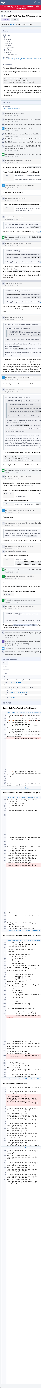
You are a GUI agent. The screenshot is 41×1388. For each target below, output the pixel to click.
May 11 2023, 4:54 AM (11, 392)
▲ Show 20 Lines (11, 931)
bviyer (25, 124)
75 (7, 175)
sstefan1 (30, 142)
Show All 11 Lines (25, 788)
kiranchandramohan (12, 37)
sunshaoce (31, 124)
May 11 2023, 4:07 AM (11, 219)
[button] (39, 2)
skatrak (8, 45)
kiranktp (8, 39)
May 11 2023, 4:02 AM (11, 188)
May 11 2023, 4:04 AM (11, 200)
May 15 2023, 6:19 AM (12, 548)
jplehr (24, 142)
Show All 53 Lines (24, 1079)
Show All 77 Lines (25, 940)
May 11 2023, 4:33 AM (16, 319)
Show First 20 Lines (13, 713)
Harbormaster (9, 154)
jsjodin (8, 41)
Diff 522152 (30, 510)
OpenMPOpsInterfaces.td (18, 692)
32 (7, 504)
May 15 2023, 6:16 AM (12, 525)
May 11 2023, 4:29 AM (11, 285)
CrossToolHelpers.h (15, 682)
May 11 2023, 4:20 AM (11, 239)
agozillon (9, 43)
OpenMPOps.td (15, 690)
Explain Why (25, 644)
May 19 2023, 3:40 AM (11, 646)
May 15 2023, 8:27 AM (12, 608)
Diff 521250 (30, 186)
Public (16, 19)
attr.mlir (12, 697)
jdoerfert (8, 52)
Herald (7, 119)
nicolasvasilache (11, 54)
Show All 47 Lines (25, 797)
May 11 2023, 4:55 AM (11, 472)
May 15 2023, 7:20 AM (11, 572)
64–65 (8, 594)
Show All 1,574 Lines (24, 931)
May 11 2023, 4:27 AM (11, 245)
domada (12, 24)
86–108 (8, 493)
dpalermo (9, 50)
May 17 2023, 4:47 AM (11, 637)
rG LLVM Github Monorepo (11, 108)
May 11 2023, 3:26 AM (11, 116)
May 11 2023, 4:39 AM (11, 379)
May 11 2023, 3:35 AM (11, 151)
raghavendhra (10, 48)
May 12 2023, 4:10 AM (12, 478)
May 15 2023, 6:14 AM (12, 512)
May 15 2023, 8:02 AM (12, 578)
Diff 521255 (30, 377)
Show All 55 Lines (25, 713)
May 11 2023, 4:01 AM (11, 163)
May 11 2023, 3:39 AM (11, 156)
